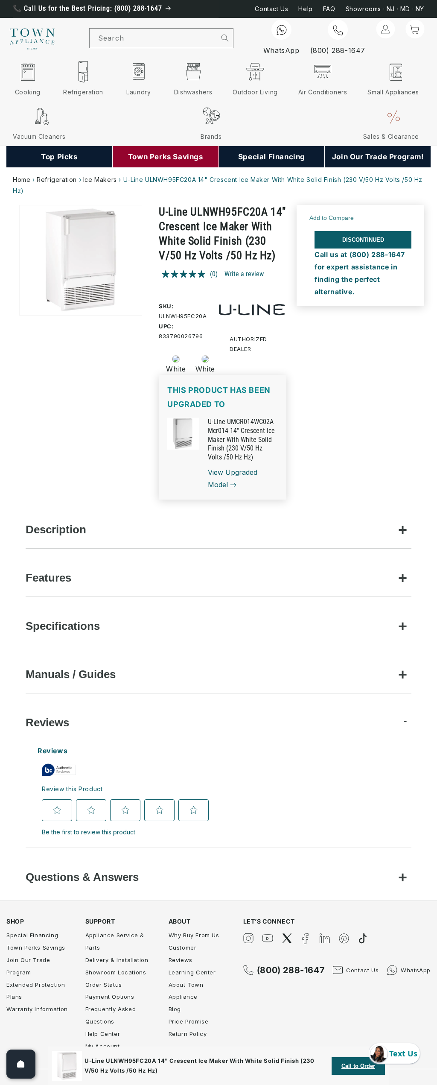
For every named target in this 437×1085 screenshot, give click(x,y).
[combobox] (153, 38)
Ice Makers (100, 179)
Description (56, 529)
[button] (414, 29)
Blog (175, 1009)
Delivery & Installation (117, 959)
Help (305, 8)
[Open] (20, 1064)
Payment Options (109, 996)
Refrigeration (57, 179)
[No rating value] (185, 274)
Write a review (244, 274)
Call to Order (358, 1066)
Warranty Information (37, 1009)
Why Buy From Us (194, 935)
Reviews (47, 722)
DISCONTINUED (363, 240)
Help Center (102, 1033)
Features (48, 577)
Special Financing (32, 935)
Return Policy (188, 1033)
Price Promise (189, 1021)
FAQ (329, 8)
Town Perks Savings (35, 947)
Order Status (103, 984)
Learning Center (192, 972)
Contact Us (271, 8)
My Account (102, 1046)
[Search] (225, 38)
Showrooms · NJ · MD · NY (385, 8)
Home (21, 179)
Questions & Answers (82, 877)
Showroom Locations (115, 972)
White (176, 369)
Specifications (63, 626)
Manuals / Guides (71, 674)
